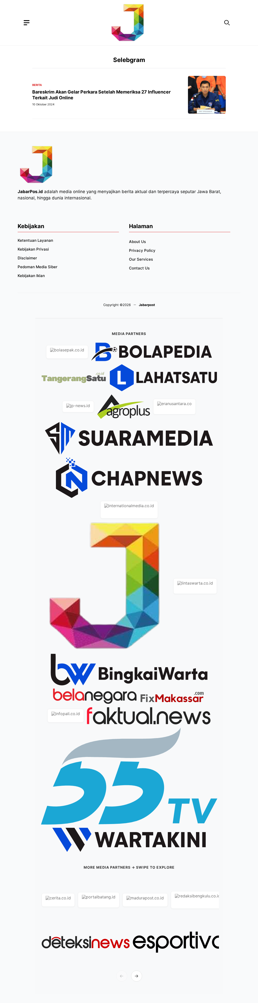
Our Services (141, 259)
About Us (137, 241)
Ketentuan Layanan (35, 240)
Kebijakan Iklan (31, 275)
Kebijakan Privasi (33, 249)
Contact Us (139, 268)
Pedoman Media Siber (37, 266)
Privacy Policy (142, 250)
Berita (37, 85)
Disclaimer (27, 258)
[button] (227, 22)
